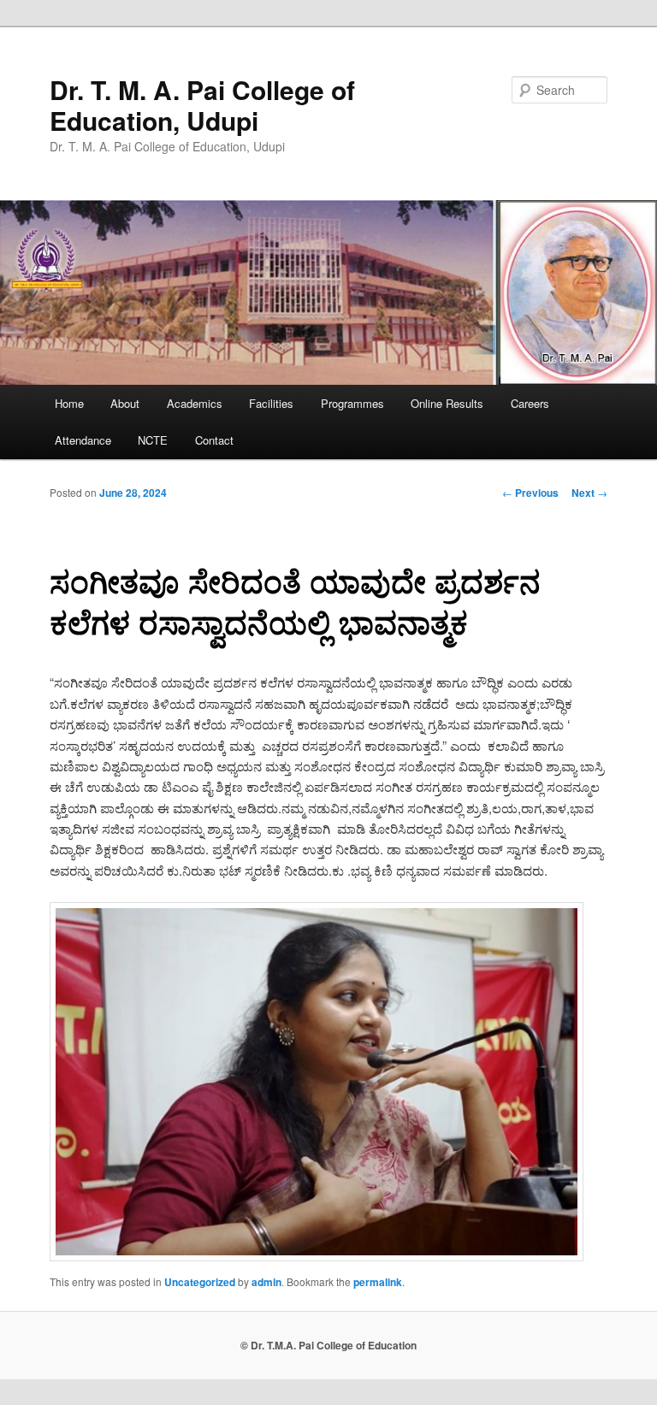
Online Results (447, 403)
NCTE (153, 440)
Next (589, 492)
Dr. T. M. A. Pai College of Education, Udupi (202, 105)
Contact (214, 440)
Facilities (271, 403)
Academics (194, 403)
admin (266, 1282)
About (124, 403)
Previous (530, 492)
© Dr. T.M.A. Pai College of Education (328, 1345)
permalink (377, 1282)
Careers (530, 403)
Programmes (352, 403)
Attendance (83, 440)
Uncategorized (199, 1282)
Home (69, 403)
